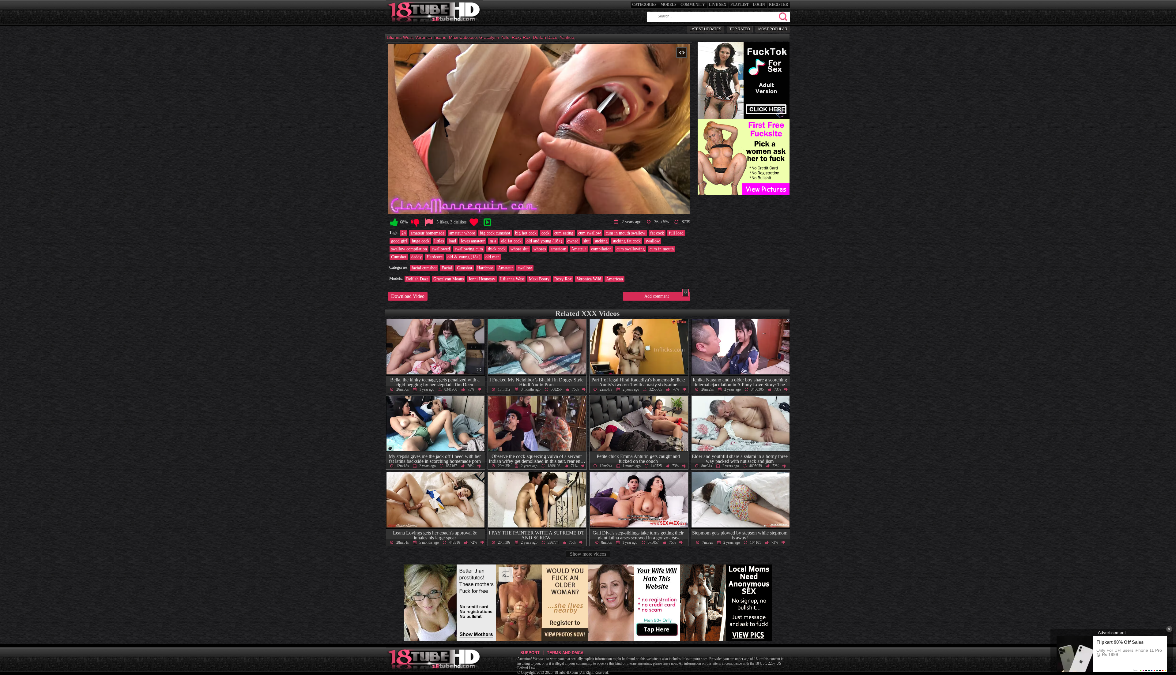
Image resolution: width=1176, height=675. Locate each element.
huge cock (420, 240)
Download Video (407, 296)
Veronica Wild (589, 278)
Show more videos (588, 554)
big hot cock (526, 233)
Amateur (578, 248)
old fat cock (511, 240)
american (558, 248)
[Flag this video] (429, 222)
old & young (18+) (464, 256)
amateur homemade (427, 233)
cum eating (563, 233)
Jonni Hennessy (482, 278)
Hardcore (435, 256)
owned (573, 240)
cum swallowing (630, 248)
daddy (416, 256)
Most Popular (772, 29)
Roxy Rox (563, 278)
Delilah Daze (417, 278)
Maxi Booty (539, 278)
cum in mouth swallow (625, 233)
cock (545, 233)
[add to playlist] (487, 222)
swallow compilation (409, 248)
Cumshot (398, 256)
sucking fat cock (626, 240)
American (614, 278)
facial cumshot (424, 267)
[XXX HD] (434, 24)
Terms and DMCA (565, 653)
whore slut (520, 248)
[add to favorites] (474, 222)
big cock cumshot (495, 233)
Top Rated (739, 29)
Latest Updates (705, 29)
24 (403, 233)
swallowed (441, 248)
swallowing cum (469, 248)
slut (586, 240)
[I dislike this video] (415, 222)
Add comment (665, 295)
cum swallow (589, 233)
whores (539, 248)
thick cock (497, 248)
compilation (601, 248)
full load (676, 233)
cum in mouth (662, 248)
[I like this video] (394, 222)
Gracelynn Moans (448, 278)
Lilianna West (512, 278)
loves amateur (473, 240)
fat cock (657, 233)
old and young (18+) (544, 240)
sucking (601, 240)
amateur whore (462, 233)
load (452, 240)
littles (439, 240)
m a (493, 240)
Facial (447, 267)
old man (492, 256)
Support (530, 653)
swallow (653, 240)
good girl (399, 240)
